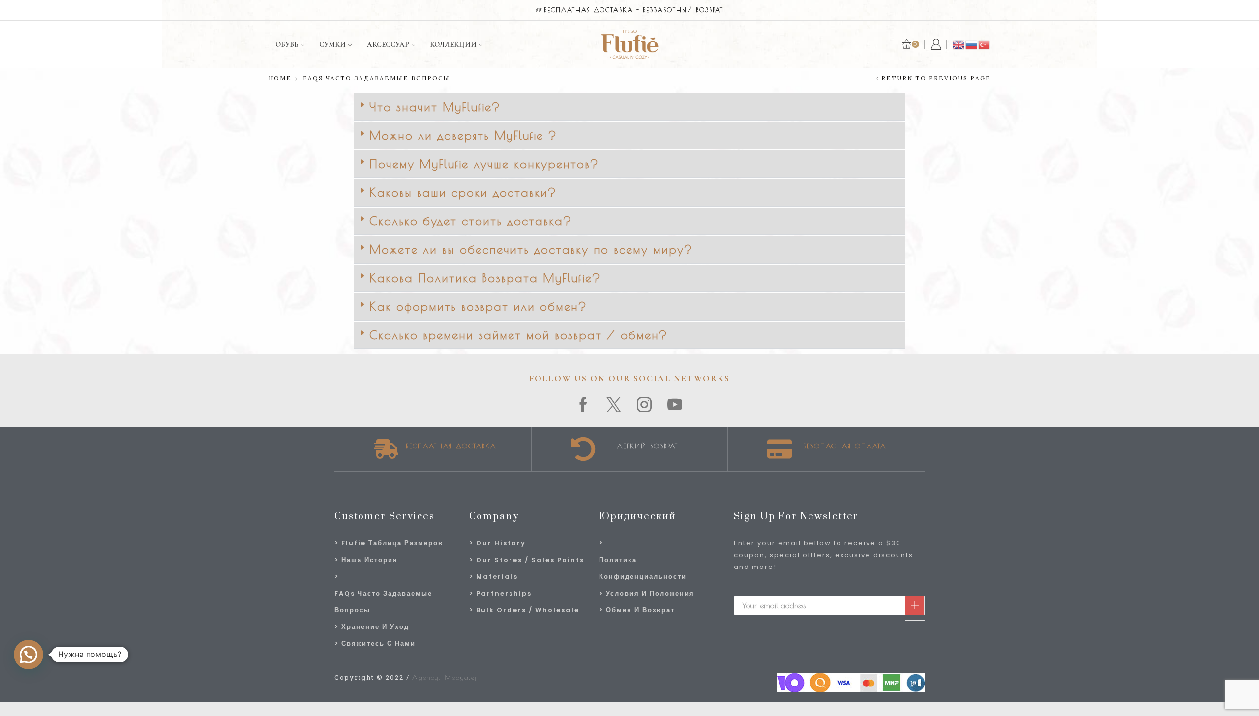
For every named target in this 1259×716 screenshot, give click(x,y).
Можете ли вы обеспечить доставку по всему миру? (531, 249)
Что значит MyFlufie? (435, 107)
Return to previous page (936, 78)
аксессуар (388, 44)
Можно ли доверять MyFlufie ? (463, 135)
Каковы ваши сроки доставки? (463, 192)
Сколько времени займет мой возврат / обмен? (518, 335)
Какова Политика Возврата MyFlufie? (485, 278)
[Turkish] (984, 44)
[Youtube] (675, 404)
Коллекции (453, 44)
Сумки (332, 44)
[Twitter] (614, 404)
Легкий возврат (647, 446)
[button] (629, 107)
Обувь (287, 44)
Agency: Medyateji (446, 677)
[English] (959, 44)
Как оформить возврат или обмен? (478, 306)
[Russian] (971, 44)
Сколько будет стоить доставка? (470, 221)
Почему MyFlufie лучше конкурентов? (484, 164)
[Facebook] (584, 404)
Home (280, 78)
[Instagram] (645, 404)
